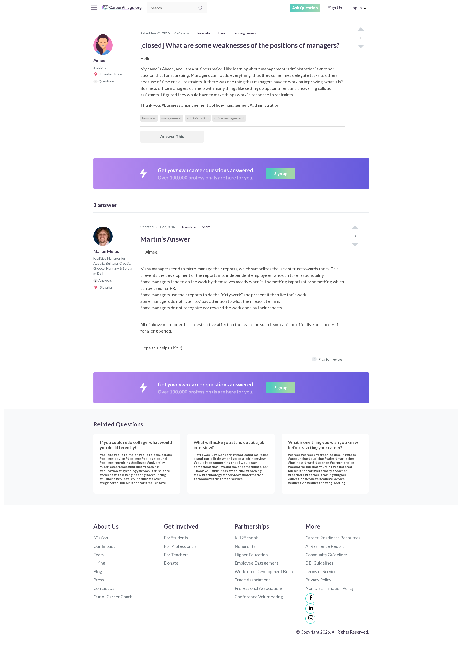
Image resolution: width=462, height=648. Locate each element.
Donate (171, 563)
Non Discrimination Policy (329, 588)
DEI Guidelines (319, 563)
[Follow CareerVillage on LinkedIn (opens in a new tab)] (310, 609)
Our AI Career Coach (113, 596)
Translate (203, 33)
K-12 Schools (247, 537)
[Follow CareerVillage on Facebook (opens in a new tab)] (310, 598)
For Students (176, 537)
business (149, 118)
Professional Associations (259, 588)
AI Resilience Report (324, 546)
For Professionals (180, 546)
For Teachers (176, 554)
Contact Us (103, 588)
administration (198, 118)
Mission (100, 537)
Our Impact (104, 546)
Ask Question (305, 7)
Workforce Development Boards (265, 571)
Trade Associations (252, 579)
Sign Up (335, 7)
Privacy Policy (318, 579)
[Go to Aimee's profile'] (104, 47)
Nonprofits (245, 546)
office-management (229, 118)
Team (98, 554)
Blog (97, 571)
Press (98, 579)
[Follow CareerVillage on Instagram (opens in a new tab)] (310, 619)
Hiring (99, 563)
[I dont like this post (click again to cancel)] (360, 46)
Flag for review (328, 358)
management (171, 118)
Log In (356, 7)
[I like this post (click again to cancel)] (360, 29)
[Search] (200, 8)
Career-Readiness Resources (332, 537)
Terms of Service (321, 571)
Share (221, 33)
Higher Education (251, 554)
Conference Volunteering (259, 596)
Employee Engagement (256, 563)
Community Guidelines (326, 554)
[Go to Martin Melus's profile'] (104, 238)
